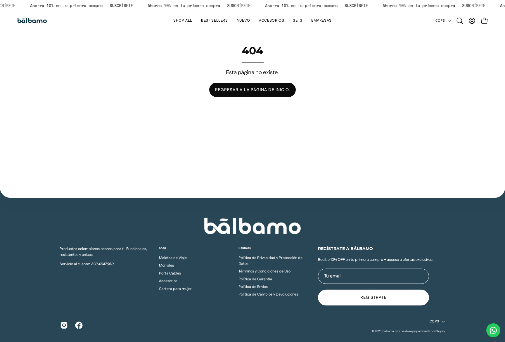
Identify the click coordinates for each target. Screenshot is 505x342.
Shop (162, 247)
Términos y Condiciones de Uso (264, 271)
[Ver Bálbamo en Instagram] (63, 325)
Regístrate (373, 298)
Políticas (244, 247)
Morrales (166, 265)
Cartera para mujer (175, 288)
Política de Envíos (253, 286)
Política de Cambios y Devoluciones (268, 294)
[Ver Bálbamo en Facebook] (78, 325)
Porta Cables (170, 273)
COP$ (440, 20)
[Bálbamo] (32, 20)
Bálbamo (388, 331)
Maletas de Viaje (173, 257)
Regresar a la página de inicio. (252, 90)
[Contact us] (493, 330)
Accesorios (168, 280)
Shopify (440, 331)
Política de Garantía (255, 279)
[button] (460, 21)
